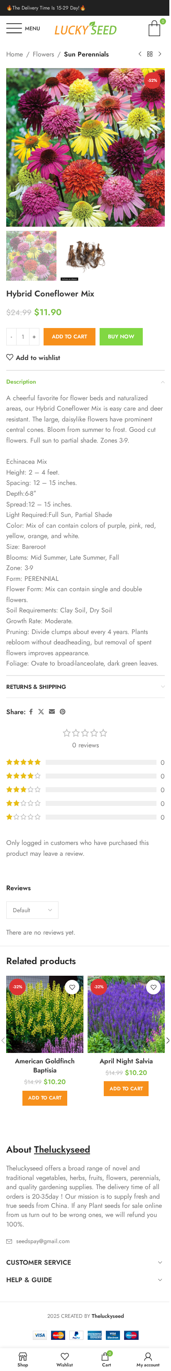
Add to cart (69, 336)
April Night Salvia (126, 1061)
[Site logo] (85, 27)
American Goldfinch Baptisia (45, 1065)
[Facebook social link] (31, 711)
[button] (14, 147)
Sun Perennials (86, 54)
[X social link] (41, 711)
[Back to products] (150, 54)
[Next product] (160, 54)
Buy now (121, 336)
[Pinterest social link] (62, 711)
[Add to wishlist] (72, 987)
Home (14, 54)
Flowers (43, 54)
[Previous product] (140, 54)
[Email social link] (51, 711)
